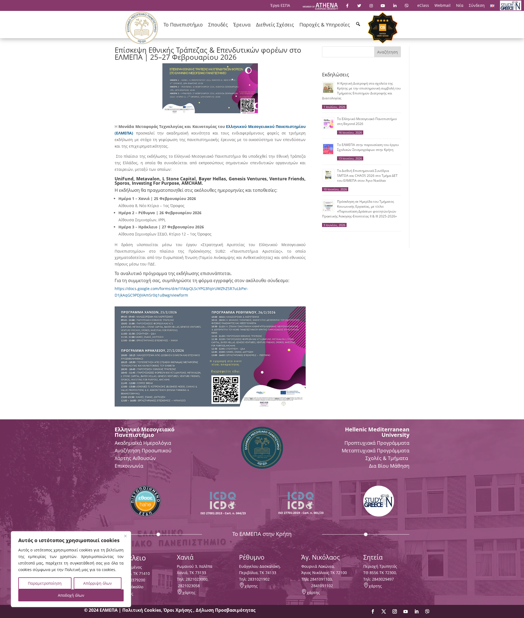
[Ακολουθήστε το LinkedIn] (416, 611)
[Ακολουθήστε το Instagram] (394, 611)
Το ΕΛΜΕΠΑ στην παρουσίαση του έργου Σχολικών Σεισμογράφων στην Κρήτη (368, 147)
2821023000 (196, 579)
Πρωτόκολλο (132, 586)
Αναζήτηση (387, 52)
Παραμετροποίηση (45, 583)
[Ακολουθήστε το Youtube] (405, 611)
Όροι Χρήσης (178, 610)
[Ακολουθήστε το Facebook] (372, 611)
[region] (71, 569)
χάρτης (188, 592)
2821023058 (188, 585)
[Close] (125, 536)
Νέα (459, 5)
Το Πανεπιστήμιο (183, 24)
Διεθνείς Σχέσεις (275, 24)
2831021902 (259, 579)
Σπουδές (218, 24)
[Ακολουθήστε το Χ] (383, 611)
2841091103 (321, 579)
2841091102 (322, 585)
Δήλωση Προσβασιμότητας (225, 610)
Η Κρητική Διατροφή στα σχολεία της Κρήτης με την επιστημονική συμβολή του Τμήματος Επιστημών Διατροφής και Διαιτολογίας (361, 90)
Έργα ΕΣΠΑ (280, 5)
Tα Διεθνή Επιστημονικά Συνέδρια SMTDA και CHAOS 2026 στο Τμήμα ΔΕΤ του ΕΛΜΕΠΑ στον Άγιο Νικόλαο (367, 175)
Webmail (442, 5)
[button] (358, 24)
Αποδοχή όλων (71, 595)
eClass (423, 5)
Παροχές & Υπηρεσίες (324, 24)
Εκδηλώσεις (335, 74)
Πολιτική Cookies (141, 610)
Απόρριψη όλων (97, 583)
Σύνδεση (477, 5)
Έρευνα (242, 24)
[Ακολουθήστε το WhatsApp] (427, 611)
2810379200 (134, 580)
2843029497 (383, 579)
